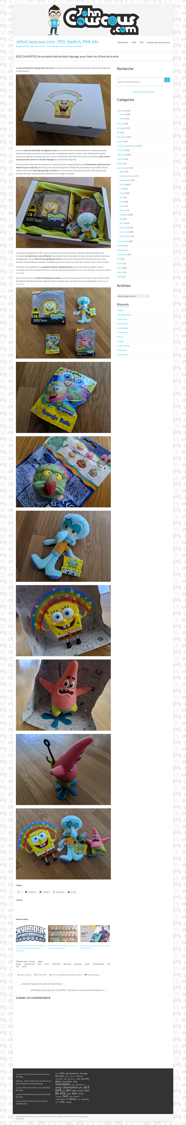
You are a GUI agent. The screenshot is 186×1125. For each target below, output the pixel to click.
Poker (119, 263)
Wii (120, 219)
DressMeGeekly (124, 314)
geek (78, 1079)
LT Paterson (122, 332)
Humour (79, 975)
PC (118, 259)
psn (68, 1090)
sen (74, 1093)
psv (87, 1090)
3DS (121, 171)
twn (79, 1099)
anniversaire (29, 964)
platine (58, 1087)
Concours (121, 150)
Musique (121, 250)
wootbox (68, 1102)
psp (74, 1090)
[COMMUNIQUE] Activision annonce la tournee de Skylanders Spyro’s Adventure (30, 948)
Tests (121, 118)
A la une (55, 975)
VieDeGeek (122, 350)
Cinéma (120, 141)
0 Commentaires (93, 975)
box (66, 1076)
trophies (76, 1096)
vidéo (57, 1102)
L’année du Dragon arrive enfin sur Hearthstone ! (41, 983)
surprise (58, 1097)
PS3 (121, 189)
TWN (133, 42)
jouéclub (78, 964)
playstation (70, 1087)
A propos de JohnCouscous (158, 42)
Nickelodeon (98, 964)
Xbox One (123, 232)
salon (68, 1093)
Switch (122, 210)
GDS (141, 42)
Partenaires (122, 254)
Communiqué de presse (127, 146)
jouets (87, 964)
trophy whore (60, 1099)
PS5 (121, 197)
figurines (67, 964)
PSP (121, 201)
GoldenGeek (122, 323)
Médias (120, 245)
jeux (58, 1081)
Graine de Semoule (127, 176)
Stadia (122, 206)
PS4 (121, 193)
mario (73, 1085)
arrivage (83, 1073)
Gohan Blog (122, 319)
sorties (81, 1093)
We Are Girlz (122, 354)
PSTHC (120, 337)
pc (85, 1085)
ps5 (63, 1091)
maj (75, 1081)
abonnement (72, 1073)
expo (65, 1079)
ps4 (58, 1090)
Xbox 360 (123, 227)
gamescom (72, 1079)
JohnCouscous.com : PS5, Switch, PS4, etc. (57, 41)
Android (120, 123)
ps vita (60, 1093)
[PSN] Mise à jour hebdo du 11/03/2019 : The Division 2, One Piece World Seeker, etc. (69, 990)
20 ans (32, 961)
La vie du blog (123, 241)
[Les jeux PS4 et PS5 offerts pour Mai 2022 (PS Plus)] (95, 933)
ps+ (81, 1087)
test (65, 1096)
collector (79, 1076)
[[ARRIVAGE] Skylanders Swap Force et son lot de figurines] (63, 933)
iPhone (120, 163)
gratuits (85, 1078)
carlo (46, 964)
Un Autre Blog (123, 345)
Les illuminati (122, 328)
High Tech (121, 154)
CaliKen (120, 310)
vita (62, 1101)
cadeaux (72, 1076)
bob (39, 964)
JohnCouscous (25, 975)
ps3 (86, 1087)
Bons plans (70, 975)
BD (118, 132)
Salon (119, 268)
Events (122, 114)
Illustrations (123, 42)
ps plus (80, 1090)
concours (59, 1079)
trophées (72, 1099)
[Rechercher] (167, 79)
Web (119, 276)
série (24, 966)
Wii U (121, 223)
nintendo (79, 1084)
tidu (70, 1097)
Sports (120, 272)
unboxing (85, 1099)
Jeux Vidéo (121, 168)
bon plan (59, 1076)
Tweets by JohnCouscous (143, 91)
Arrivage (62, 975)
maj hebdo (62, 1084)
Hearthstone (124, 180)
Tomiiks (120, 341)
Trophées (123, 214)
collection (56, 964)
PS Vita (122, 184)
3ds (56, 1074)
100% (62, 1073)
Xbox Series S (125, 236)
